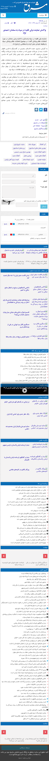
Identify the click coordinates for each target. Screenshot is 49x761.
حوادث (45, 547)
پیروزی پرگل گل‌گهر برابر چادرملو (36, 579)
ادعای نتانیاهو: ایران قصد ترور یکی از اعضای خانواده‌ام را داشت (27, 643)
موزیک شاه (32, 144)
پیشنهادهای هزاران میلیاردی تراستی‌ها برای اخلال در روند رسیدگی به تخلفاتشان (16, 301)
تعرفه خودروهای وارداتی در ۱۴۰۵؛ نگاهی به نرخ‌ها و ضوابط (36, 262)
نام (46, 175)
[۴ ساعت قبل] (38, 316)
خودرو (45, 246)
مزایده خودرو (42, 159)
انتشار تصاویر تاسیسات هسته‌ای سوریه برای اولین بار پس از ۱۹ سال (26, 505)
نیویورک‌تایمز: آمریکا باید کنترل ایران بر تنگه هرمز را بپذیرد (29, 649)
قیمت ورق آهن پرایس (12, 159)
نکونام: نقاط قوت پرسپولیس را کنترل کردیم (33, 591)
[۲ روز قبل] (36, 254)
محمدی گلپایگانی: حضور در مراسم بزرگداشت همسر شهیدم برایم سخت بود (24, 681)
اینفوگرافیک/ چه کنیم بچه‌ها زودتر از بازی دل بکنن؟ (36, 740)
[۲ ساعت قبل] (38, 279)
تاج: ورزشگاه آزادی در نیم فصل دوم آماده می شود (31, 690)
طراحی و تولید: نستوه (24, 758)
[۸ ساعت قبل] (13, 555)
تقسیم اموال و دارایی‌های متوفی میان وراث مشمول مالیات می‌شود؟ (16, 313)
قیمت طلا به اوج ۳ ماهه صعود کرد (36, 378)
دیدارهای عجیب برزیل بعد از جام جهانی (34, 635)
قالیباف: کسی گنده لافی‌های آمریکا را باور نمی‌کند (31, 646)
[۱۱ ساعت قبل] (38, 405)
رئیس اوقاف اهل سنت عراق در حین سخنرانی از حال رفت (29, 585)
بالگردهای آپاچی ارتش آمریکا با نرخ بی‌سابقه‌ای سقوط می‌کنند (28, 664)
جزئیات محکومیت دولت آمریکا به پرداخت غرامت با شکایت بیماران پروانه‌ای (24, 614)
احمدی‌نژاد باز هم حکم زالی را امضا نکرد (33, 137)
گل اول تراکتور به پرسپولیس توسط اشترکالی (33, 641)
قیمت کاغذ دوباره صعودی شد (37, 372)
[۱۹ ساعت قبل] (13, 731)
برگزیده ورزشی (42, 397)
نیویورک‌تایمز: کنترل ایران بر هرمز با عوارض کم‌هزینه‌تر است (28, 543)
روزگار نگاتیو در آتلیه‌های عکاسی (19, 469)
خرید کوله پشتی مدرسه (19, 163)
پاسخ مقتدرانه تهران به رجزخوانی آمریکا (34, 525)
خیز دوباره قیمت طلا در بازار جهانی (36, 360)
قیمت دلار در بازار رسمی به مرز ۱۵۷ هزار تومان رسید (30, 380)
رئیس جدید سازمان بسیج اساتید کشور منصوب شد (31, 519)
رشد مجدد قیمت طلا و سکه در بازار (36, 363)
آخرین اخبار (43, 570)
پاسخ (5, 224)
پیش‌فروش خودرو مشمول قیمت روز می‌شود (14, 262)
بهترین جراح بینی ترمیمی (22, 152)
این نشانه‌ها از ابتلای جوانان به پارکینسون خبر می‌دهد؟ (14, 740)
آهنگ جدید (16, 156)
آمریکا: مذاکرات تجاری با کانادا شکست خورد (33, 687)
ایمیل (45, 181)
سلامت (45, 723)
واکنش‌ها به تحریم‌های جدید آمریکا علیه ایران (32, 576)
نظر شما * (43, 187)
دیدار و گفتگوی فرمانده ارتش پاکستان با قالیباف (16, 458)
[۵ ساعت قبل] (24, 390)
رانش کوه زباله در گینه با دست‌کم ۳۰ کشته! (33, 531)
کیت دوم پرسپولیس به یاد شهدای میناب (34, 617)
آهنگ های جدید (40, 156)
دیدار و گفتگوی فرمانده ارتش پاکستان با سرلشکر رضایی (30, 623)
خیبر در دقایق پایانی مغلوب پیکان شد (35, 594)
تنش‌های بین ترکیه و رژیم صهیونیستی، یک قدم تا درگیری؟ (29, 626)
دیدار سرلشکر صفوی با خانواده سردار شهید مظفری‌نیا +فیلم (28, 716)
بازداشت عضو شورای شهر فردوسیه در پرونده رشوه (13, 563)
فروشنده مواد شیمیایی (38, 163)
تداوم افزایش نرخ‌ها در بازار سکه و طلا (17, 337)
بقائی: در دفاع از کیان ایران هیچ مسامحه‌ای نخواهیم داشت (29, 490)
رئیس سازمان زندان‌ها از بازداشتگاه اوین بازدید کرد (31, 620)
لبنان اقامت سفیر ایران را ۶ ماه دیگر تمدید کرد (16, 276)
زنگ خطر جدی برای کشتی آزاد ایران (18, 414)
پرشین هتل (27, 156)
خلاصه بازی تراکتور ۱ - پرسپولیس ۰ (36, 629)
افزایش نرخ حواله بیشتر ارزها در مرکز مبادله (33, 366)
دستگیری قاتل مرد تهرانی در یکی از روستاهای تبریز (18, 325)
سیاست (42, 15)
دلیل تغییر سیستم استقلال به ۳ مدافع (34, 719)
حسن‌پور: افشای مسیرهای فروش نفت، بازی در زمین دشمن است (27, 502)
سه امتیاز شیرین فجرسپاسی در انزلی (35, 600)
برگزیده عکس (43, 440)
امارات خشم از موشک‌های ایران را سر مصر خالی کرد (30, 487)
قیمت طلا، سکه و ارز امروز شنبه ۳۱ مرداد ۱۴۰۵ (32, 375)
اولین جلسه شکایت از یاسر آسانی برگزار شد (33, 537)
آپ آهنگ (43, 144)
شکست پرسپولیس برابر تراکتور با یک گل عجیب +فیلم (30, 638)
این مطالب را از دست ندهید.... (37, 271)
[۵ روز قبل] (13, 254)
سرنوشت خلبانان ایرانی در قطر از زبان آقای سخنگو (31, 499)
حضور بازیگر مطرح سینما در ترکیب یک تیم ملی (32, 493)
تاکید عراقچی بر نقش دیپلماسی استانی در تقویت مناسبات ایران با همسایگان (23, 603)
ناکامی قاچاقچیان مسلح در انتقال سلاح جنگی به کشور (17, 289)
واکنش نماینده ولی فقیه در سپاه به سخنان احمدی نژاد (24, 31)
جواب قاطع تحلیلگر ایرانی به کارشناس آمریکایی (32, 534)
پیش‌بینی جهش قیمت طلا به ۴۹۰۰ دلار (34, 369)
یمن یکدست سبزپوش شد (38, 510)
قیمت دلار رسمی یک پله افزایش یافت (35, 357)
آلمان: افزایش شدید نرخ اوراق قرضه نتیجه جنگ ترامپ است (28, 673)
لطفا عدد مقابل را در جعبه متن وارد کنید (35, 201)
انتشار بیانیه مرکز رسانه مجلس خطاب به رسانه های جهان (29, 652)
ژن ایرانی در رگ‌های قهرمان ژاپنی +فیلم (16, 402)
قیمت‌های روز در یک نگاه (39, 351)
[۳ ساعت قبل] (38, 303)
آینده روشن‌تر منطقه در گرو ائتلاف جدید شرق (32, 702)
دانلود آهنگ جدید (40, 152)
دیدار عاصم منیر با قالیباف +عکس (36, 684)
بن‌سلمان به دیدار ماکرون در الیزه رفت (34, 632)
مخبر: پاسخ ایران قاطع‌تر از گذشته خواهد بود (33, 699)
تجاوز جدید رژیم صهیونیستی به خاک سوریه (33, 658)
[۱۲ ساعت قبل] (38, 417)
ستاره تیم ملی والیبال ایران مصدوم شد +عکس (17, 427)
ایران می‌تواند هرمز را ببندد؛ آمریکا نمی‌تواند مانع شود (30, 608)
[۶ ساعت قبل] (38, 328)
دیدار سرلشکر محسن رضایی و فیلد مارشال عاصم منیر (30, 597)
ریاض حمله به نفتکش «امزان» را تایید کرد (34, 667)
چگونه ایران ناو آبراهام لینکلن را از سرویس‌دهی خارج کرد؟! (28, 661)
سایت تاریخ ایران (19, 144)
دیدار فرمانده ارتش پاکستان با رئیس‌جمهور (16, 445)
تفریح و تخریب (41, 507)
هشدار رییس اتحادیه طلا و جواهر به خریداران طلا (31, 528)
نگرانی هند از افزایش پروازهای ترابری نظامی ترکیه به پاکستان (28, 516)
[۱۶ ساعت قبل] (36, 731)
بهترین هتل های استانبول (37, 148)
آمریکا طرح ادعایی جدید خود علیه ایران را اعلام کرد (31, 611)
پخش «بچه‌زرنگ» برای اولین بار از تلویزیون (33, 713)
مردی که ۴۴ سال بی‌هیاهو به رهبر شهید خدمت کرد (31, 670)
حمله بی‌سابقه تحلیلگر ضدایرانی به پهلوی (34, 522)
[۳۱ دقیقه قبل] (38, 448)
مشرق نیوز (31, 6)
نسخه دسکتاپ (24, 747)
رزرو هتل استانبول (19, 148)
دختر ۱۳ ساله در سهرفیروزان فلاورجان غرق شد (32, 513)
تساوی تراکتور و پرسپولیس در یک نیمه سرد (33, 693)
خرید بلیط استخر (28, 159)
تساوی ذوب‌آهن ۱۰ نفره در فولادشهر (35, 582)
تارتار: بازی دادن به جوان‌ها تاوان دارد (35, 605)
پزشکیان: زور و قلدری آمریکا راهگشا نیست (33, 573)
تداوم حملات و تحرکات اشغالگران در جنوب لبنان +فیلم (30, 696)
